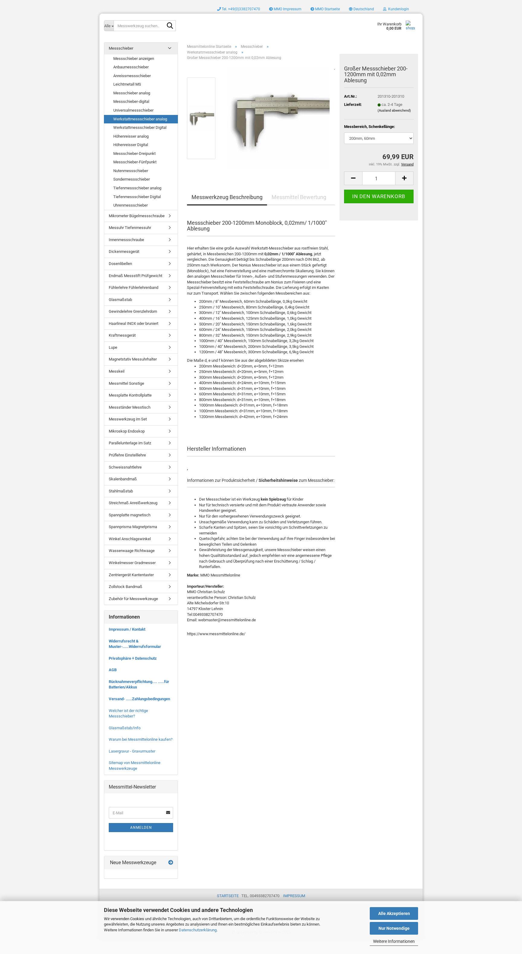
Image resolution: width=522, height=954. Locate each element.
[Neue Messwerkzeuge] (170, 862)
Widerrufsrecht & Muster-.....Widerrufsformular (135, 644)
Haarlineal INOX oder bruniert (133, 323)
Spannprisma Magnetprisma (133, 526)
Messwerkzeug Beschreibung (227, 197)
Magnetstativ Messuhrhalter (133, 359)
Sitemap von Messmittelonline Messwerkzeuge (134, 765)
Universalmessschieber (133, 110)
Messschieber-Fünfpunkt (134, 162)
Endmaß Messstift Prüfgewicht (135, 275)
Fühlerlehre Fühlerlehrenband (133, 287)
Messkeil (116, 371)
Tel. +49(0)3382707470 (240, 9)
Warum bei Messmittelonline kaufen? (140, 739)
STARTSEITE (228, 896)
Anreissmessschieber (132, 76)
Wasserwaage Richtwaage (132, 550)
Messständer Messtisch (129, 407)
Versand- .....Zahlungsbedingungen (139, 699)
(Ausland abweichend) (394, 111)
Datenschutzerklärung (198, 930)
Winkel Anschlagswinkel (130, 539)
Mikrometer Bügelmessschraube (137, 216)
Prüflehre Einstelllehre (127, 455)
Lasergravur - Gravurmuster (132, 751)
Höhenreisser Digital (130, 144)
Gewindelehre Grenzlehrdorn (133, 311)
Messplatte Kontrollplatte (130, 395)
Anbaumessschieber (131, 67)
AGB (113, 670)
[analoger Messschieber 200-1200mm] (278, 118)
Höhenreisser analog (131, 136)
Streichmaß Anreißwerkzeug (133, 503)
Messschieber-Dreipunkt (134, 153)
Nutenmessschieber (130, 170)
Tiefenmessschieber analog (137, 188)
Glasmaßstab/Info (124, 728)
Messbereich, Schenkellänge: (369, 126)
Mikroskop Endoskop (127, 431)
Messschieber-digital (131, 101)
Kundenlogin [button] (397, 9)
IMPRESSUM (294, 896)
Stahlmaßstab (121, 491)
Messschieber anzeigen (133, 58)
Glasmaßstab (120, 299)
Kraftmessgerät (122, 335)
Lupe (113, 347)
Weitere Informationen (394, 941)
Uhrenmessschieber (130, 205)
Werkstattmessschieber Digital (139, 127)
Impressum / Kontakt (127, 629)
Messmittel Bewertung (299, 197)
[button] (361, 9)
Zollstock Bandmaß (125, 586)
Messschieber (121, 48)
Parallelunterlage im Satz (130, 443)
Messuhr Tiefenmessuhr (130, 227)
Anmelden (141, 827)
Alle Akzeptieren (394, 913)
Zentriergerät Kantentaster (131, 575)
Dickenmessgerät (124, 251)
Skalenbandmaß (123, 479)
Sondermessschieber (131, 179)
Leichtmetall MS (127, 84)
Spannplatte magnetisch (129, 515)
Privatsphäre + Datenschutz (133, 658)
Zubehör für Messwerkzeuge (133, 598)
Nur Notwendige (394, 928)
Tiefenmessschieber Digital (137, 196)
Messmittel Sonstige (126, 383)
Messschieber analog (131, 93)
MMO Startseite (327, 9)
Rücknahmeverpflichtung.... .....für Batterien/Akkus (139, 684)
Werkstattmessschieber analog (140, 119)
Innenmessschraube (126, 239)
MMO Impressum (287, 9)
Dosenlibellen (120, 263)
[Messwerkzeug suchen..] (170, 26)
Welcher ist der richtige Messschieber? (128, 713)
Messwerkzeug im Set (128, 419)
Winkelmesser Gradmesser (132, 562)
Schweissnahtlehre (125, 467)
